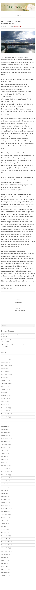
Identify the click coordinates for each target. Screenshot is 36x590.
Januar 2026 (4, 362)
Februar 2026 (5, 359)
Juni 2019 (4, 487)
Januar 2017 (4, 575)
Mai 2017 (3, 563)
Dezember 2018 (5, 505)
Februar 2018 (5, 535)
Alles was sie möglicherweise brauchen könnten (14, 344)
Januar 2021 (4, 435)
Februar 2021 (5, 432)
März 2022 (4, 404)
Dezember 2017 (5, 542)
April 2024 (4, 377)
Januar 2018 (4, 539)
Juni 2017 (4, 560)
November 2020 (5, 438)
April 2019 (4, 493)
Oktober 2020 (5, 441)
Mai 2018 (3, 526)
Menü (19, 15)
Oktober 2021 (5, 417)
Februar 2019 (5, 499)
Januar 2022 (4, 411)
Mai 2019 (3, 490)
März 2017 (4, 569)
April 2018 (4, 529)
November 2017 (5, 545)
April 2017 (4, 566)
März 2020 (4, 462)
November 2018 (5, 508)
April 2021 (4, 429)
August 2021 (4, 420)
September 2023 (6, 383)
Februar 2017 (5, 572)
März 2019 (4, 496)
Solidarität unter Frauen (7, 340)
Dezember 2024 (5, 371)
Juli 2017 (3, 557)
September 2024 (6, 374)
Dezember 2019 (5, 471)
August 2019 (4, 481)
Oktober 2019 (5, 475)
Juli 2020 (3, 450)
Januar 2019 (4, 502)
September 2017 (6, 551)
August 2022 (4, 398)
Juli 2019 (3, 484)
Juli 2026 (3, 356)
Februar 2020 (5, 465)
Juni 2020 (4, 453)
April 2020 (4, 459)
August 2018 (4, 517)
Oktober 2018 (5, 511)
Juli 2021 (3, 423)
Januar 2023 (4, 389)
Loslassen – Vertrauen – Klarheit (10, 335)
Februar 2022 (5, 408)
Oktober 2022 (5, 395)
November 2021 (5, 414)
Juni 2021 (4, 426)
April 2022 (4, 401)
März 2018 (4, 532)
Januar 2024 (4, 380)
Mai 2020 (3, 456)
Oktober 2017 (5, 548)
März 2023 (4, 386)
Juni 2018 (4, 523)
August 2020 (4, 447)
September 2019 (6, 478)
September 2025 (6, 365)
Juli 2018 (3, 520)
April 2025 (4, 368)
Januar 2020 (4, 468)
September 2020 (6, 444)
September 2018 (6, 514)
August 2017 (4, 554)
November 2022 (5, 392)
